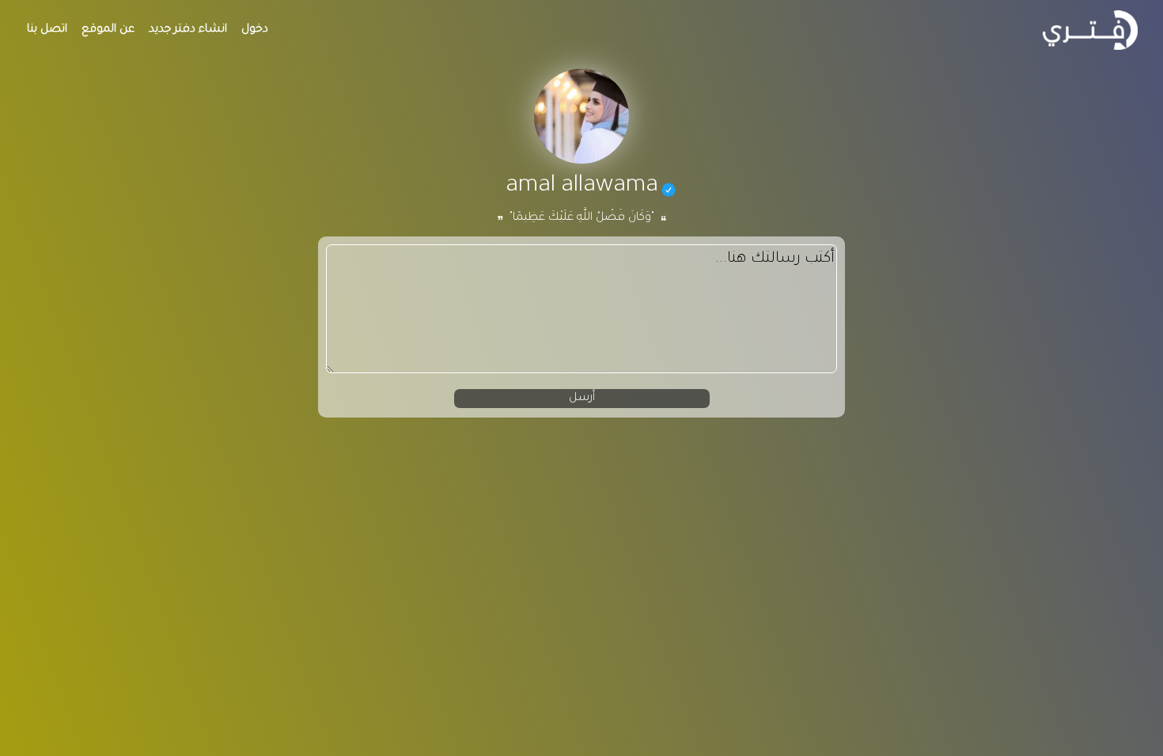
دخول (254, 30)
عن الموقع (107, 30)
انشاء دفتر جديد (188, 30)
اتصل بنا (47, 30)
